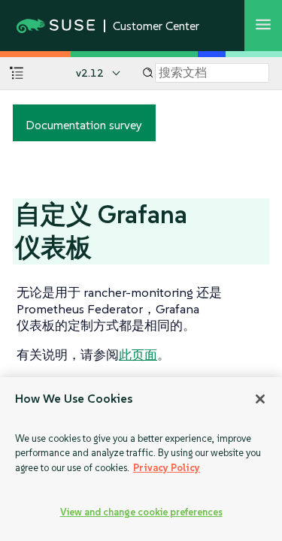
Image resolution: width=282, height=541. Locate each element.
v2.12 (90, 73)
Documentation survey (84, 124)
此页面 (138, 354)
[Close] (260, 399)
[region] (141, 459)
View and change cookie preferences (141, 512)
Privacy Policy (166, 467)
